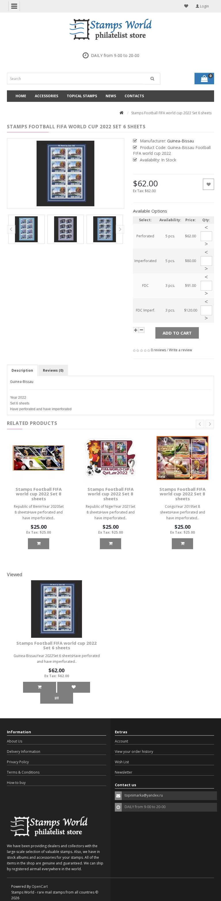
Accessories (46, 95)
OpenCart (40, 886)
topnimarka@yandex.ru (144, 795)
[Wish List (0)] (186, 6)
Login (204, 6)
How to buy (16, 782)
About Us (14, 741)
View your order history (134, 751)
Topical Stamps (82, 95)
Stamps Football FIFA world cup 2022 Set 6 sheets (56, 645)
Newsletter (123, 772)
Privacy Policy (18, 761)
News (111, 95)
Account (121, 741)
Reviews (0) (53, 370)
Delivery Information (23, 751)
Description (22, 370)
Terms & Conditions (23, 772)
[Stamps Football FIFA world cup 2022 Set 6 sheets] (26, 229)
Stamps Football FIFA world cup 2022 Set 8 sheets (39, 493)
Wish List (122, 761)
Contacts (134, 95)
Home (21, 95)
